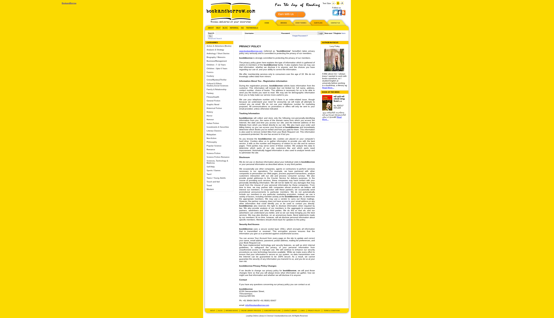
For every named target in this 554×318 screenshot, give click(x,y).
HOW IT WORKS (301, 22)
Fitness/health (213, 97)
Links (302, 310)
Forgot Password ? (300, 36)
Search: (211, 33)
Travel (209, 185)
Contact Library (290, 310)
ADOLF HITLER (339, 106)
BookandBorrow (230, 13)
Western (210, 189)
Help (218, 28)
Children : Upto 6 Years (217, 68)
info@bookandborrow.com (257, 305)
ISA (242, 28)
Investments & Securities (218, 127)
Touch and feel (213, 182)
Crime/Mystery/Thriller (217, 80)
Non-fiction (211, 138)
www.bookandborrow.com (251, 51)
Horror (209, 116)
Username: (249, 33)
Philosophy (212, 142)
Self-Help (211, 167)
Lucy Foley (335, 46)
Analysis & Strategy (215, 50)
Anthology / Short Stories (218, 53)
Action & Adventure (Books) (219, 46)
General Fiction (213, 101)
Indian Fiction (213, 123)
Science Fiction (213, 153)
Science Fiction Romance (218, 157)
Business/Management (217, 61)
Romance (211, 149)
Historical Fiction (214, 108)
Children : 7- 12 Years (216, 65)
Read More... (328, 88)
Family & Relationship (216, 89)
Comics (210, 72)
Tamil (209, 174)
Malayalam (211, 134)
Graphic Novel (213, 104)
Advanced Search (215, 39)
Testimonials (252, 28)
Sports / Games (213, 170)
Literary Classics (214, 131)
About (211, 28)
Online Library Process (251, 310)
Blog (225, 28)
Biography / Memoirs (216, 57)
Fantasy (210, 93)
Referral (234, 28)
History (210, 112)
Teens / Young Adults (216, 178)
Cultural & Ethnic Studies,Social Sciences (217, 84)
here (344, 33)
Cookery (210, 76)
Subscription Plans (272, 310)
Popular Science (214, 146)
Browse (284, 22)
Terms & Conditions (332, 310)
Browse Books (232, 310)
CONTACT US (335, 22)
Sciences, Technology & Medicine (217, 162)
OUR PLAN (318, 22)
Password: (285, 33)
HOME (266, 22)
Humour (210, 119)
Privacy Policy (314, 310)
